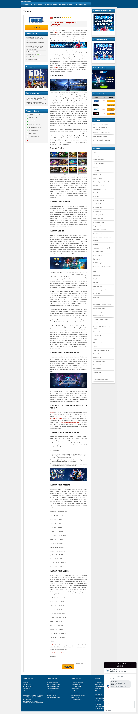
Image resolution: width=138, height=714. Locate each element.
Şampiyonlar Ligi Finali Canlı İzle (101, 132)
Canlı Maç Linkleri (98, 215)
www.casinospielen (52, 693)
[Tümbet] (36, 20)
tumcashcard (26, 688)
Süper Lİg (95, 323)
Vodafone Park (97, 372)
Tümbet (52, 412)
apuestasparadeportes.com (78, 695)
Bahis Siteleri (98, 682)
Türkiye (95, 346)
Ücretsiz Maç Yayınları (99, 354)
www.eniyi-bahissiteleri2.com (30, 702)
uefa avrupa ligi (97, 357)
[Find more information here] (120, 687)
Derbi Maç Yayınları (98, 218)
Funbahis (95, 240)
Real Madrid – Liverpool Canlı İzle (102, 304)
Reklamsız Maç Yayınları (99, 308)
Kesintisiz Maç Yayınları (99, 263)
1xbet (94, 152)
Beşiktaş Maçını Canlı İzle (99, 189)
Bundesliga (96, 196)
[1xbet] (96, 110)
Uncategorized (97, 368)
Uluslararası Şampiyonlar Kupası (101, 365)
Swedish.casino (75, 693)
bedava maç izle (97, 178)
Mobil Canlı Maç (97, 286)
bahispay (25, 690)
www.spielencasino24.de (53, 684)
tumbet (24, 693)
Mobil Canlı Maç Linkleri (99, 290)
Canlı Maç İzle (97, 211)
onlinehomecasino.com (77, 684)
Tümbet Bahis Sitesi (98, 343)
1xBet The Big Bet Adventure (100, 124)
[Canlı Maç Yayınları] (26, 1)
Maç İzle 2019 (97, 275)
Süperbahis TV (97, 335)
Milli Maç (95, 282)
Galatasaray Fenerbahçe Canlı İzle (102, 248)
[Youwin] (96, 114)
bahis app (25, 682)
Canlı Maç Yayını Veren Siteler (102, 684)
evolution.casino (75, 688)
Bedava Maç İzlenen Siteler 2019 (101, 182)
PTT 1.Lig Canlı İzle (98, 301)
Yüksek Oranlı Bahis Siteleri (100, 379)
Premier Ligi (96, 293)
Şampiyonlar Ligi (97, 312)
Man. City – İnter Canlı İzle (100, 136)
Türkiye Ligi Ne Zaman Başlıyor (101, 350)
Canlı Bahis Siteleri (98, 204)
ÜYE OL (36, 27)
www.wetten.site (51, 690)
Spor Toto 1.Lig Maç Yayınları (100, 319)
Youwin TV (96, 376)
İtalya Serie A (96, 259)
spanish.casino (75, 697)
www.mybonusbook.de (52, 682)
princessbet (96, 297)
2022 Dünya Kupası (98, 163)
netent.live (73, 690)
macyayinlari (98, 688)
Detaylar (111, 101)
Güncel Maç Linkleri (98, 251)
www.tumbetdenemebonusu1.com (70, 422)
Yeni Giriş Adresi (27, 684)
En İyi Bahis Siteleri (98, 226)
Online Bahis (98, 690)
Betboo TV (96, 193)
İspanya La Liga (97, 255)
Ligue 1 (95, 271)
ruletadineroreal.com (76, 699)
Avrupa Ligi (96, 170)
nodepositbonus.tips (76, 686)
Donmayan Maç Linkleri (99, 222)
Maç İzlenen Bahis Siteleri (101, 686)
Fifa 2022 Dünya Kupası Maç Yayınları (103, 237)
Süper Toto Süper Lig (98, 332)
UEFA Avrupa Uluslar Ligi (99, 361)
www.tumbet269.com (56, 418)
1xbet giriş (96, 156)
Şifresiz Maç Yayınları (98, 315)
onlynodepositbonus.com (77, 682)
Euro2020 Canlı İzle (98, 233)
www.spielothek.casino (53, 688)
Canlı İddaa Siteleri (98, 207)
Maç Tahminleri (97, 279)
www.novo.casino (51, 695)
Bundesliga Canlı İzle (98, 200)
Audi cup (95, 167)
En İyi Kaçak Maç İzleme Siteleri (101, 140)
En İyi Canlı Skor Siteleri (99, 229)
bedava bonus (97, 174)
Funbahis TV (96, 244)
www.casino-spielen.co (53, 686)
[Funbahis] (96, 105)
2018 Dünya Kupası (98, 159)
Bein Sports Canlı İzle (98, 185)
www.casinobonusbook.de (53, 697)
